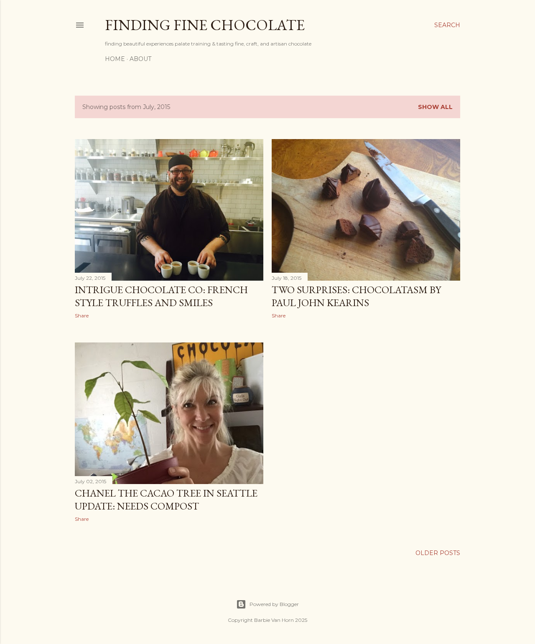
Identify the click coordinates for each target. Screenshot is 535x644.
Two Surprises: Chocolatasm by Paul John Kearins (356, 296)
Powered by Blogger (274, 604)
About (140, 59)
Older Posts (437, 553)
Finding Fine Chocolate (205, 25)
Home (115, 59)
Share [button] (82, 315)
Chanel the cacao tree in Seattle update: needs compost (166, 499)
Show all (435, 107)
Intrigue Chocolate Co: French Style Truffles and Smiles (161, 296)
